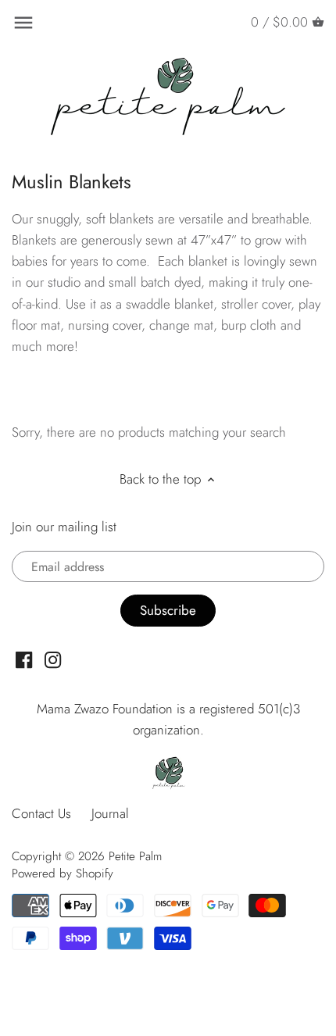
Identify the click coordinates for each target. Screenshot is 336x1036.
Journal (110, 813)
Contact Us (41, 813)
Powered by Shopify (62, 873)
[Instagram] (53, 659)
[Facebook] (24, 659)
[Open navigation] (23, 22)
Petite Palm (135, 856)
